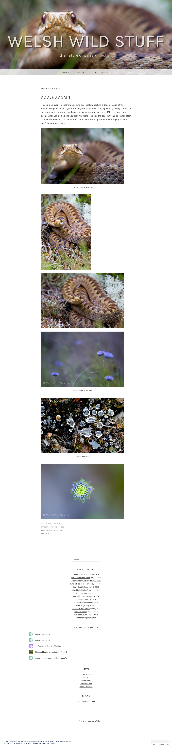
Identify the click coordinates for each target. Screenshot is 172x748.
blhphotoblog (40, 652)
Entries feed (86, 680)
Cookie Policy (50, 743)
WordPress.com (85, 687)
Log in (85, 677)
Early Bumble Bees (80, 587)
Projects (80, 72)
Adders (60, 530)
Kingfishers (80, 618)
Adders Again (55, 97)
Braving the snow (81, 602)
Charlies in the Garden (81, 609)
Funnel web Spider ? (81, 575)
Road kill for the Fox (80, 596)
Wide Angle (80, 605)
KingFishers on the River (80, 584)
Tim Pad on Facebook (86, 720)
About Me (65, 72)
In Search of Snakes (53, 646)
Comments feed (86, 684)
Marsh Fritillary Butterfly (80, 581)
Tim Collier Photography (86, 701)
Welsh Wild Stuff (86, 41)
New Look (79, 593)
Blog (93, 72)
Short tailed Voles (79, 590)
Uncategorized (57, 527)
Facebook (106, 72)
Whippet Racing (80, 612)
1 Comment (45, 533)
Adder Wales (51, 530)
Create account (86, 674)
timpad (57, 523)
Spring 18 (80, 599)
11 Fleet (38, 646)
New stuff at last (80, 615)
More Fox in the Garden (80, 578)
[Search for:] (86, 560)
